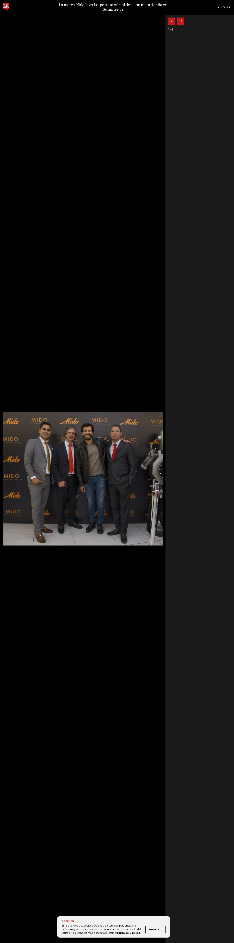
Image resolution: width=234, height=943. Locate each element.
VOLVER (225, 7)
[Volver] (171, 21)
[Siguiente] (180, 21)
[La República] (6, 7)
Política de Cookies (127, 932)
